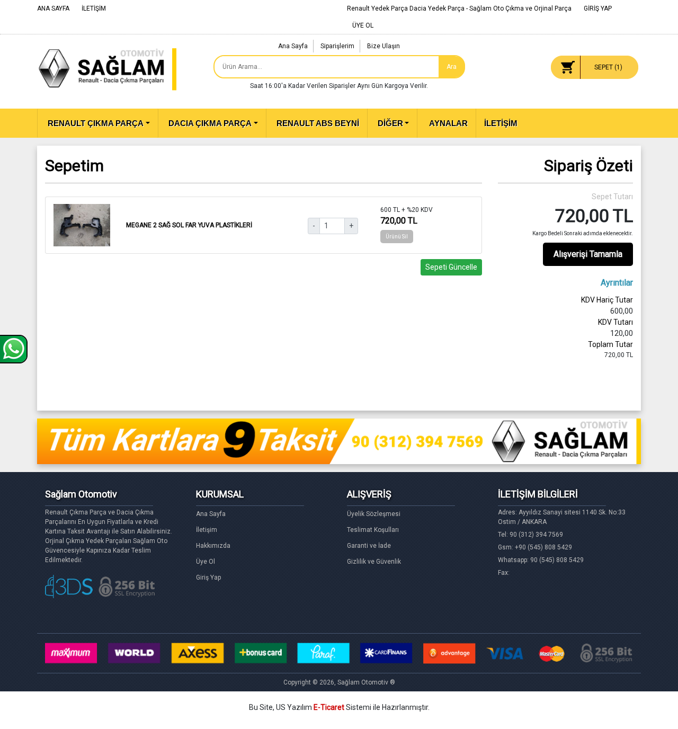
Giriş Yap (208, 577)
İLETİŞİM (94, 8)
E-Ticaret (329, 707)
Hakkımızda (213, 545)
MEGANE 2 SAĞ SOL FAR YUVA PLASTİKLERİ (189, 225)
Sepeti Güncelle (451, 267)
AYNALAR (447, 123)
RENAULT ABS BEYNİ (317, 123)
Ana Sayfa (293, 46)
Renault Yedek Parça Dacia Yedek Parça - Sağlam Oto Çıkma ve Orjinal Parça (459, 8)
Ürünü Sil (397, 236)
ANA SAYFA (53, 8)
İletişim (206, 530)
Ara (452, 66)
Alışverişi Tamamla (588, 254)
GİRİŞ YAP (598, 8)
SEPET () (608, 67)
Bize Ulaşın (383, 46)
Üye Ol (205, 561)
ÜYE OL (362, 25)
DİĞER (390, 123)
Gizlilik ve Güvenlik (374, 561)
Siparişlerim (337, 46)
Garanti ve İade (369, 545)
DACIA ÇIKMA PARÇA (210, 123)
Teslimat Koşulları (373, 530)
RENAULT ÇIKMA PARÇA (96, 123)
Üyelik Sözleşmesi (373, 514)
